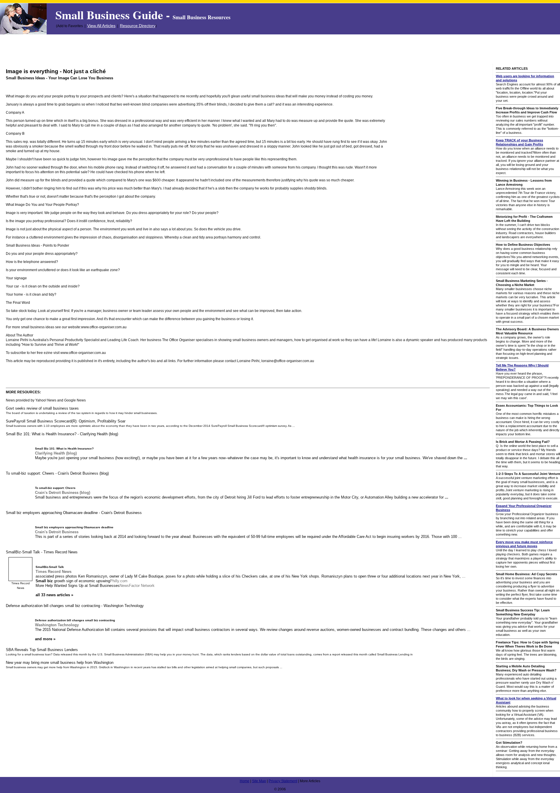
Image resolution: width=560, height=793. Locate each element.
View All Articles (101, 25)
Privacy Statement (283, 781)
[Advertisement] (280, 49)
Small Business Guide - (142, 14)
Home (244, 781)
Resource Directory (137, 25)
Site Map (259, 781)
